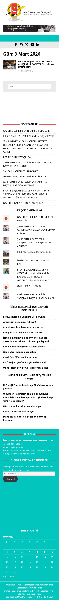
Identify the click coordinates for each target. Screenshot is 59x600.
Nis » (12, 576)
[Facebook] (16, 45)
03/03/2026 (27, 70)
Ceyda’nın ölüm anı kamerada (20, 357)
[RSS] (43, 45)
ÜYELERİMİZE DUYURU (29, 285)
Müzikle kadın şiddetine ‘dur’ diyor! (22, 406)
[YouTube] (32, 45)
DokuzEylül (29, 310)
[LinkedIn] (38, 45)
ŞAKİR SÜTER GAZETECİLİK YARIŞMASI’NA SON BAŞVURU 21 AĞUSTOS (34, 243)
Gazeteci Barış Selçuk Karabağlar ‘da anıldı (24, 176)
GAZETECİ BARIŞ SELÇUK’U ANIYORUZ (23, 202)
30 (7, 572)
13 (37, 557)
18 (22, 562)
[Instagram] (21, 45)
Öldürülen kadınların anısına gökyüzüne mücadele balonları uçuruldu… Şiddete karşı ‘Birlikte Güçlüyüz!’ (28, 397)
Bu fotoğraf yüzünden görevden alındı (24, 362)
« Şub (5, 576)
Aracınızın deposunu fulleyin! (19, 321)
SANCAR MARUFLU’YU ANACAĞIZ (20, 171)
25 (22, 567)
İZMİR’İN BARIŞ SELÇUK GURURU (34, 251)
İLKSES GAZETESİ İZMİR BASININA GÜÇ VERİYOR (28, 135)
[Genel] (9, 64)
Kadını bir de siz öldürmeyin (18, 411)
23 (7, 567)
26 (29, 567)
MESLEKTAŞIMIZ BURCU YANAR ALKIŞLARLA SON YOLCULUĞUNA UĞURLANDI (36, 64)
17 (14, 562)
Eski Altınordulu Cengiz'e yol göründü (24, 316)
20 (37, 562)
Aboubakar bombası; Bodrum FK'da (23, 327)
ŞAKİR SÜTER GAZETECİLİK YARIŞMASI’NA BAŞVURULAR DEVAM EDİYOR (36, 230)
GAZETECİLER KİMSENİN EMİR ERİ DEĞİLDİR (26, 130)
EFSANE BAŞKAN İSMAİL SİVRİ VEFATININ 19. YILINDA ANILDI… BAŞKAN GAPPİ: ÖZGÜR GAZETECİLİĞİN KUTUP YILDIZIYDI (26, 194)
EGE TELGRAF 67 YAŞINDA (17, 157)
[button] (54, 38)
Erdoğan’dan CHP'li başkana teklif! (22, 332)
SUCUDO (21, 597)
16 (7, 562)
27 (37, 567)
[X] (27, 45)
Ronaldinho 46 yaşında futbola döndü (24, 346)
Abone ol (10, 479)
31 (14, 572)
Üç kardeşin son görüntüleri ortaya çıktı (25, 367)
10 (14, 557)
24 (14, 567)
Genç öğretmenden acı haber (19, 351)
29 (52, 567)
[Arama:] (29, 86)
